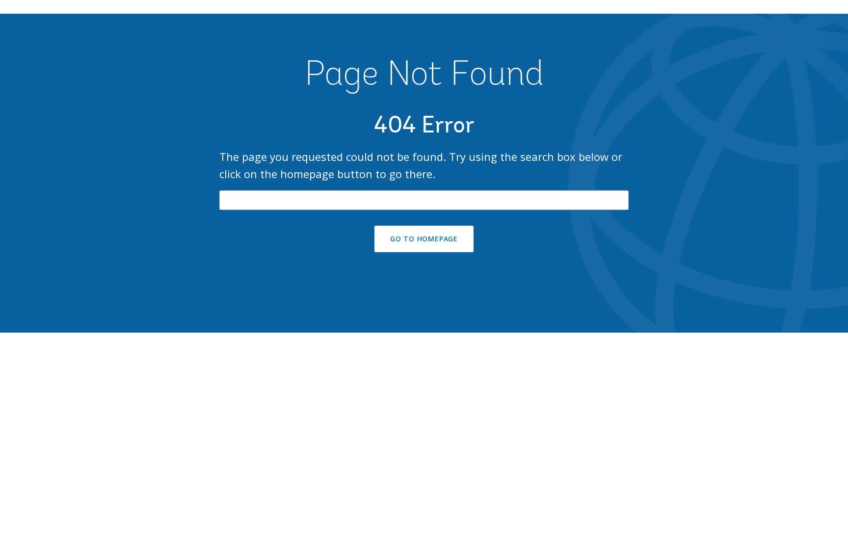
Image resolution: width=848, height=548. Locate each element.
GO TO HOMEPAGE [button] (424, 238)
